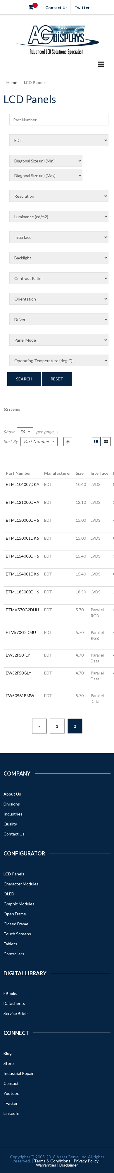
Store (9, 1063)
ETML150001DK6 (22, 538)
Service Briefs (16, 1013)
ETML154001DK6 (22, 573)
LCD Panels (14, 873)
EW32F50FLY (18, 654)
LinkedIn (11, 1113)
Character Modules (21, 883)
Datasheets (14, 1003)
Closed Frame (16, 923)
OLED (9, 893)
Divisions (12, 803)
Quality (10, 823)
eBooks (10, 993)
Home (11, 82)
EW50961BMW (20, 695)
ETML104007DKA (22, 484)
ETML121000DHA (22, 502)
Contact (11, 1083)
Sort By (11, 441)
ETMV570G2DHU (22, 609)
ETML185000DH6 (22, 591)
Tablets (10, 943)
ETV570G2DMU (21, 632)
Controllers (14, 953)
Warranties (46, 1164)
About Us (12, 793)
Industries (13, 813)
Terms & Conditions (52, 1160)
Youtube (11, 1093)
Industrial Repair (19, 1073)
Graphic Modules (19, 903)
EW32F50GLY (18, 672)
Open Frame (15, 913)
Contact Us (56, 7)
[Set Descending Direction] (67, 441)
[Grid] (106, 441)
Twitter (82, 7)
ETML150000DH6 (22, 520)
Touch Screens (17, 933)
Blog (8, 1053)
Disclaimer (68, 1164)
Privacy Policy (86, 1160)
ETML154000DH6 (22, 555)
